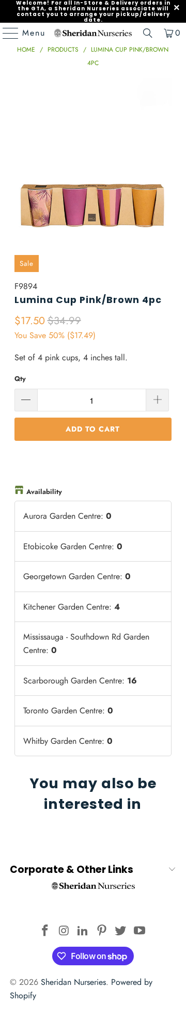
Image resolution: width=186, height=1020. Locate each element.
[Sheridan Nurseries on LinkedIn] (83, 931)
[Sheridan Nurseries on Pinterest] (102, 931)
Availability (44, 492)
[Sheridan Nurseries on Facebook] (45, 931)
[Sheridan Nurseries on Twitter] (121, 931)
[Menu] (5, 33)
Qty (20, 379)
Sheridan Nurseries (73, 982)
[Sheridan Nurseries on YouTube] (140, 931)
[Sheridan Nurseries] (93, 33)
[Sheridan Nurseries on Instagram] (64, 931)
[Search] (148, 33)
